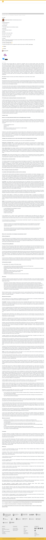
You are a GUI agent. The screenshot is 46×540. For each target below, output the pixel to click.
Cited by (4, 48)
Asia (24, 529)
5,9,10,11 (41, 283)
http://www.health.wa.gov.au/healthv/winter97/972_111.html (11, 484)
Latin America (26, 532)
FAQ (3, 530)
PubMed (4, 46)
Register (35, 533)
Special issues (15, 530)
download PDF (5, 50)
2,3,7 (41, 155)
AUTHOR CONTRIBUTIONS (6, 42)
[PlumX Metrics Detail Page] (5, 55)
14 (2, 494)
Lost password (36, 534)
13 (11, 225)
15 (2, 497)
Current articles (15, 528)
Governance (4, 533)
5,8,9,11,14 (40, 285)
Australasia (25, 530)
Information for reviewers (6, 531)
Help (35, 535)
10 (2, 480)
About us (3, 528)
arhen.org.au (31, 44)
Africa (25, 528)
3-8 (5, 122)
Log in (35, 532)
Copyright (3, 532)
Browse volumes (15, 529)
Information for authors (5, 529)
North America (26, 533)
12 (30, 219)
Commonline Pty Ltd (40, 538)
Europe (25, 531)
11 (2, 483)
